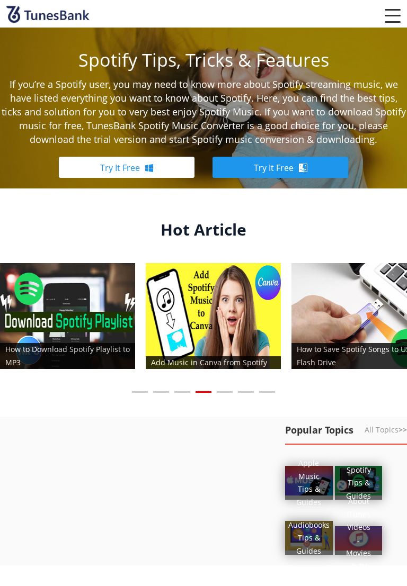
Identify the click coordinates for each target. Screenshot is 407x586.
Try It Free (120, 168)
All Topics (386, 430)
